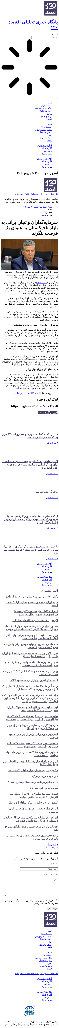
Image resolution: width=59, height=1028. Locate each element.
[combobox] (44, 37)
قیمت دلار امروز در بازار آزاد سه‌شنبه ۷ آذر (34, 680)
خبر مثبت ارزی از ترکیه (45, 776)
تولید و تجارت (46, 116)
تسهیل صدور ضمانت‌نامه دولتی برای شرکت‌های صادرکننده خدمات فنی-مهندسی (31, 664)
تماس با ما (47, 153)
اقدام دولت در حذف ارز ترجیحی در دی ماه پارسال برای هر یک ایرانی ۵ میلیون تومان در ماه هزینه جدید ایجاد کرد (30, 464)
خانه (50, 102)
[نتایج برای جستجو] (29, 67)
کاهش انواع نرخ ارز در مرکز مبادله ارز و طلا (33, 802)
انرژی (49, 113)
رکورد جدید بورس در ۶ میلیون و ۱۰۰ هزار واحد (32, 596)
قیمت (49, 119)
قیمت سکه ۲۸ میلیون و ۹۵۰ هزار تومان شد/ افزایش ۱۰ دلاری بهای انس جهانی (33, 795)
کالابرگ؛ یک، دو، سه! (46, 491)
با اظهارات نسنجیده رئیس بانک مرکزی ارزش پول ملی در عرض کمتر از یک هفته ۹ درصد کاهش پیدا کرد (30, 549)
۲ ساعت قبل (52, 443)
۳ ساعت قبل (52, 473)
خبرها (43, 215)
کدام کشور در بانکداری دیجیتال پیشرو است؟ (33, 781)
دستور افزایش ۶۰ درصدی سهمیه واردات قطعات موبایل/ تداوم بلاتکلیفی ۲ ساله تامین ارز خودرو (31, 628)
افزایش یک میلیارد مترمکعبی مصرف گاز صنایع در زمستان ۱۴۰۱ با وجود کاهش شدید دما (30, 819)
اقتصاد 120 (41, 282)
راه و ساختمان (45, 111)
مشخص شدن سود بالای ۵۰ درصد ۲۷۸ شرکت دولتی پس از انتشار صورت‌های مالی (32, 745)
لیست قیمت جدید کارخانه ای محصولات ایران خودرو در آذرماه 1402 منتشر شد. (32, 709)
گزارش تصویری (44, 145)
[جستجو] (57, 98)
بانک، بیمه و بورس (43, 108)
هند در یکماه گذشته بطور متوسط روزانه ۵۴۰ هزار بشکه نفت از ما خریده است (30, 436)
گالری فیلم (47, 148)
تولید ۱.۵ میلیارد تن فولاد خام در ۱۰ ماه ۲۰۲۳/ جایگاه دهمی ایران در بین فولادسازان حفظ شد (32, 718)
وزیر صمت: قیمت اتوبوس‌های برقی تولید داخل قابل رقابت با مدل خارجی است (32, 637)
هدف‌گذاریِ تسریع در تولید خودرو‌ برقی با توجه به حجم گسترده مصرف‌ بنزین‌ (30, 646)
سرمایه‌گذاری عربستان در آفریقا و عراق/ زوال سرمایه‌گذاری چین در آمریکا (32, 727)
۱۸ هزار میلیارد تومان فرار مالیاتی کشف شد (33, 770)
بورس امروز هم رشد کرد (44, 787)
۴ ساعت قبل (52, 558)
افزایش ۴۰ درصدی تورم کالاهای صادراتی (35, 620)
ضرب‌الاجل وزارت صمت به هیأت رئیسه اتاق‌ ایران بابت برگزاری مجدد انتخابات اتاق (30, 655)
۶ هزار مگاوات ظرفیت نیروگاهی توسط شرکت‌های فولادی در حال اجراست (36, 613)
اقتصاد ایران (46, 105)
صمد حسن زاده (22, 393)
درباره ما (48, 151)
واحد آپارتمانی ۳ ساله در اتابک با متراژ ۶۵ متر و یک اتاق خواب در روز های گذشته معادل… (30, 687)
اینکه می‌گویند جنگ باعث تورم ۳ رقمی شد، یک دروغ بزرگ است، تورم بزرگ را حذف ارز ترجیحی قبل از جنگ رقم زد (30, 519)
